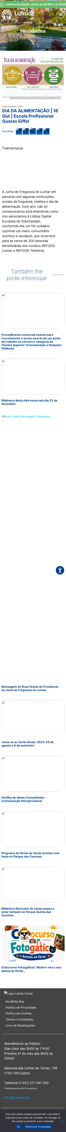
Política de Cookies (19, 1013)
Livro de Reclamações (20, 1025)
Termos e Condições (20, 1019)
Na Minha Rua (15, 1001)
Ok (18, 1126)
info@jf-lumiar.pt (16, 1097)
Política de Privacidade (21, 1007)
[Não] (61, 1121)
